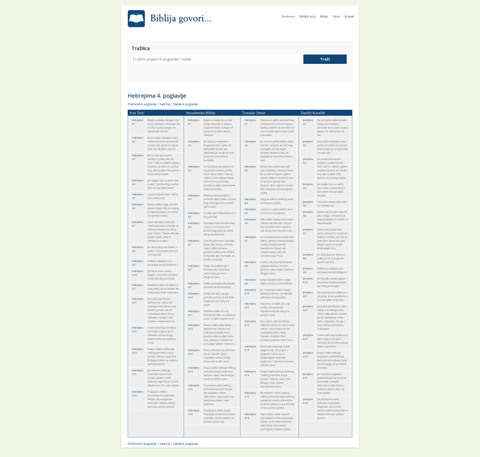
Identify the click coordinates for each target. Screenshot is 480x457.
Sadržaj (165, 104)
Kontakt (349, 16)
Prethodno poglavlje (142, 104)
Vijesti (336, 16)
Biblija (324, 16)
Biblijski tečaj (307, 16)
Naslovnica (288, 16)
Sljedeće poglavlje (185, 104)
